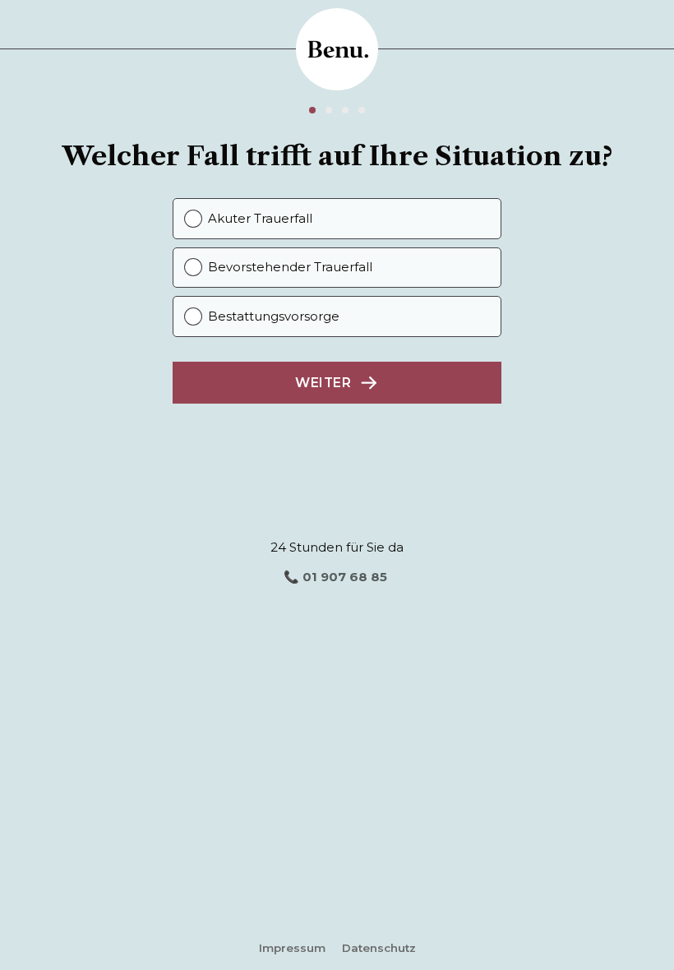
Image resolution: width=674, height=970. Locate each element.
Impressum (292, 947)
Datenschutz (379, 947)
